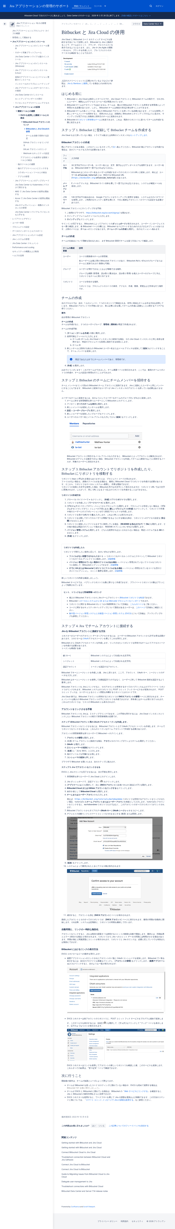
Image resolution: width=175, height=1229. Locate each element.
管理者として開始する (21, 37)
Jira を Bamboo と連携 (77, 83)
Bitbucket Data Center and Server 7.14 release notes (85, 1191)
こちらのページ (137, 604)
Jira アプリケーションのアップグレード (32, 180)
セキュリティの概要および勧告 (25, 251)
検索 (151, 6)
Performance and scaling (23, 247)
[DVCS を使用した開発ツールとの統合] (115, 24)
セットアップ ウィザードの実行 (28, 99)
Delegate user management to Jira (77, 1181)
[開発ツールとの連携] (109, 24)
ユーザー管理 (18, 223)
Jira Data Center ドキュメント (25, 243)
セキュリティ (137, 1221)
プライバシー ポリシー (107, 1221)
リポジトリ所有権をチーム (89, 119)
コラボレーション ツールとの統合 (32, 172)
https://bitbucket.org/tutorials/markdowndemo (98, 799)
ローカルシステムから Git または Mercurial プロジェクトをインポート (110, 601)
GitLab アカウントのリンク (35, 149)
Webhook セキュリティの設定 (36, 153)
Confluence (75, 1207)
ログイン (159, 6)
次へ (115, 147)
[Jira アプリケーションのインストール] (98, 24)
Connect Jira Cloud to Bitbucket (76, 1164)
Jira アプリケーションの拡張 (27, 107)
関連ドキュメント (81, 6)
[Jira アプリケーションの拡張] (104, 24)
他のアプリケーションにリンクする (33, 168)
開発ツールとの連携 (26, 111)
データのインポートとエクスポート (27, 231)
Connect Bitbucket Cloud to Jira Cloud (78, 1152)
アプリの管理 (23, 176)
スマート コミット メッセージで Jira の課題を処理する (109, 1100)
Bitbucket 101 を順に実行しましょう (83, 1088)
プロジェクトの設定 (20, 227)
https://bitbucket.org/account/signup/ (103, 213)
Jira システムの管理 (20, 239)
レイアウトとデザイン (21, 219)
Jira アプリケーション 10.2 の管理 (31, 23)
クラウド (137, 24)
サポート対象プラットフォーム (28, 52)
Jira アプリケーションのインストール (28, 41)
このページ (140, 607)
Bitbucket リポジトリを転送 (132, 597)
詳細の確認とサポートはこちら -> (136, 15)
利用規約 (124, 1221)
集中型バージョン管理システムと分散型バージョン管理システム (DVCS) (100, 613)
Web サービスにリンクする (136, 1091)
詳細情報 (112, 559)
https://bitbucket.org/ (84, 178)
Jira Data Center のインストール (29, 94)
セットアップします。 (139, 135)
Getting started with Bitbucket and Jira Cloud (82, 1143)
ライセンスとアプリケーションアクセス (32, 103)
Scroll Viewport (89, 1207)
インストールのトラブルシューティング (32, 84)
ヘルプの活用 (18, 255)
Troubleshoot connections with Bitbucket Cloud (82, 1186)
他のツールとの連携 (26, 164)
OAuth (86, 638)
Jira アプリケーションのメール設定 (27, 235)
